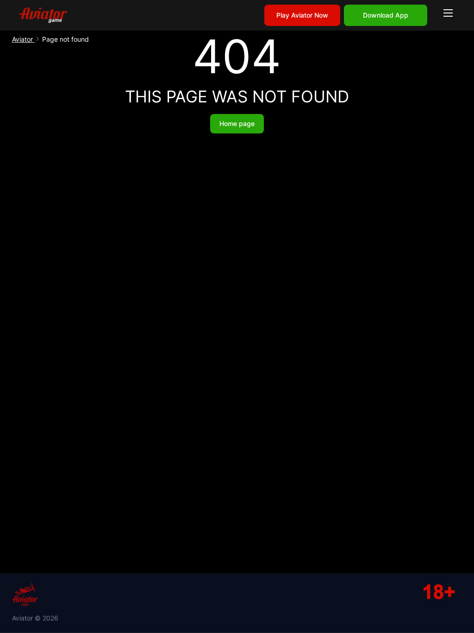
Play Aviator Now (302, 15)
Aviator (23, 39)
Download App (385, 15)
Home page (237, 123)
